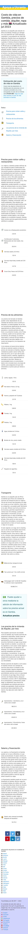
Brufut (5, 857)
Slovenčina (6, 922)
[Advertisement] (14, 149)
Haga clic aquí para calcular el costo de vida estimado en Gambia (13, 95)
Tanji (4, 879)
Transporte (10, 123)
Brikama (5, 855)
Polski (5, 916)
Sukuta (5, 878)
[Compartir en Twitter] (12, 833)
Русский (5, 914)
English (5, 912)
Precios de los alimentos (14, 118)
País (4, 864)
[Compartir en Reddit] (17, 838)
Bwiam (5, 889)
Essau (5, 868)
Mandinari (6, 881)
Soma (5, 876)
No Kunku (6, 872)
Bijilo (4, 891)
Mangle (5, 861)
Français (5, 929)
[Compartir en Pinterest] (7, 838)
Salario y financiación (13, 135)
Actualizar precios (11, 616)
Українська (6, 918)
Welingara (6, 883)
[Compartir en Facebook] (7, 833)
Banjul (5, 853)
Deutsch (5, 927)
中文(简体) (6, 926)
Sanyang (5, 874)
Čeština (5, 924)
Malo (4, 887)
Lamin (5, 859)
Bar (4, 866)
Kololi (4, 892)
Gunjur (5, 870)
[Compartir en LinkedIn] (12, 838)
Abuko (5, 863)
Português (6, 920)
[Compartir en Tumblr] (17, 833)
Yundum (5, 885)
